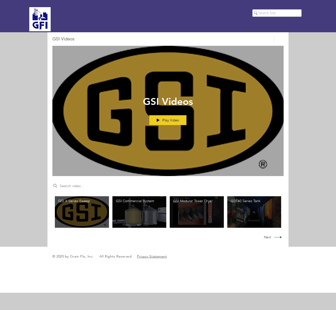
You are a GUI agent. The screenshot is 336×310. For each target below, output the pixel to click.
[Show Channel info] (279, 39)
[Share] (267, 39)
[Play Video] (82, 212)
